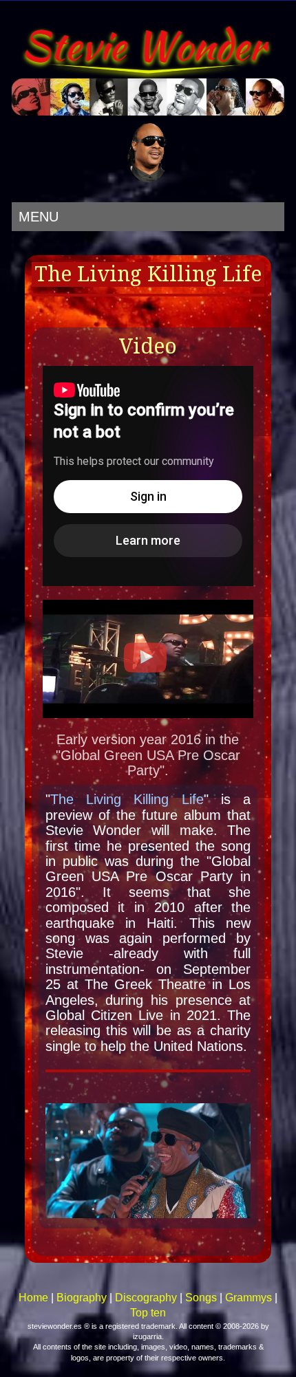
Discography (146, 1297)
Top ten (148, 1313)
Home (33, 1297)
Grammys (248, 1297)
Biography (81, 1297)
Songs (201, 1297)
